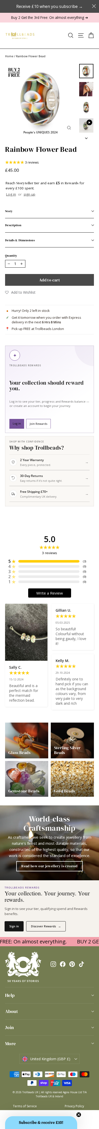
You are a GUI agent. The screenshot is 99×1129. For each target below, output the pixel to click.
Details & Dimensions (20, 240)
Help (10, 995)
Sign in (14, 926)
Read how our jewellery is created (49, 866)
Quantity (11, 255)
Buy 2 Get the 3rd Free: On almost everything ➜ (49, 17)
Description (13, 225)
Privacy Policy (74, 1106)
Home (9, 56)
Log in (11, 194)
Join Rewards (38, 424)
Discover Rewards (46, 926)
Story (9, 211)
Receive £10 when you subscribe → (49, 6)
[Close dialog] (94, 6)
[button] (20, 292)
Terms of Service (25, 1106)
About (11, 1011)
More (10, 1043)
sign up (29, 194)
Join (9, 1027)
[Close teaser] (78, 1114)
